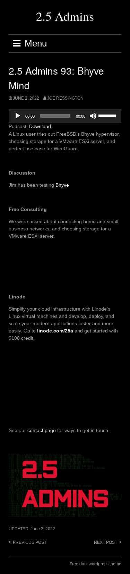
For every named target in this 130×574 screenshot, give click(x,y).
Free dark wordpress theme (95, 564)
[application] (65, 116)
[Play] (17, 115)
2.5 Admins (65, 16)
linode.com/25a (55, 331)
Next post (105, 542)
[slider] (108, 115)
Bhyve (62, 185)
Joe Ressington (65, 98)
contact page (41, 430)
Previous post (29, 542)
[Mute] (92, 115)
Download (40, 126)
